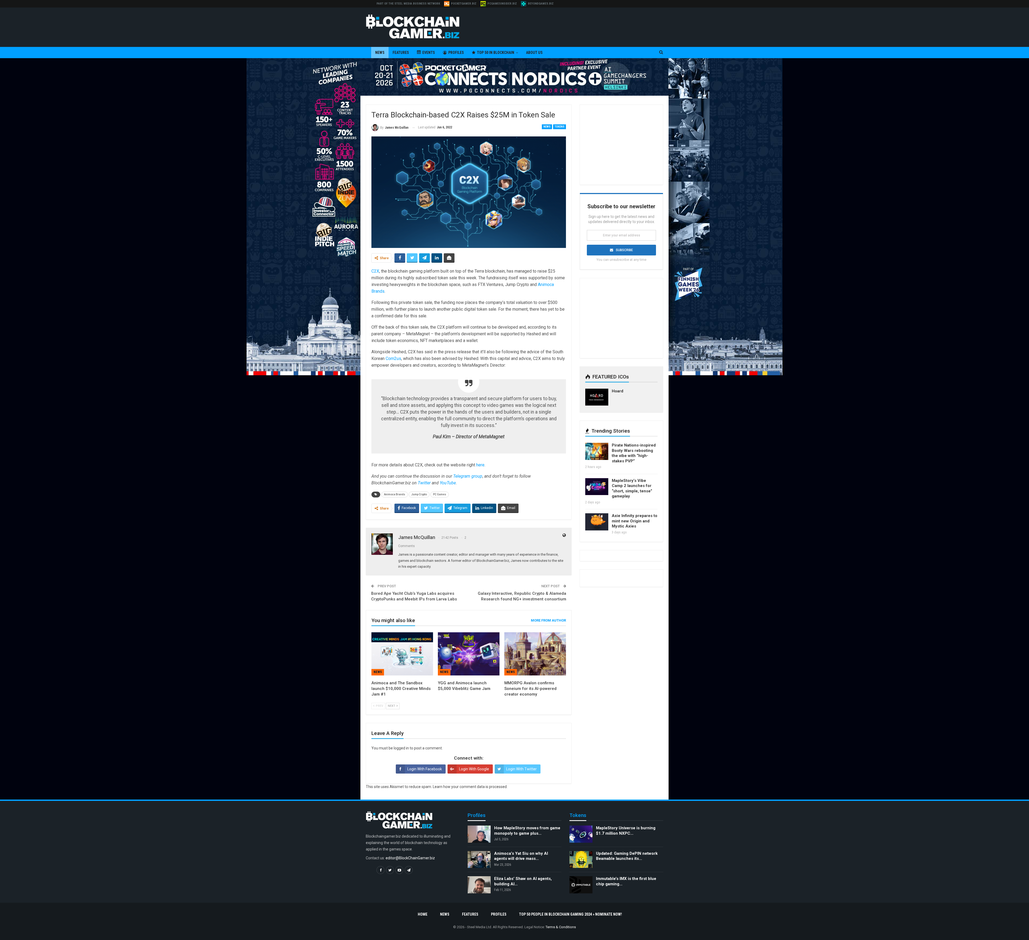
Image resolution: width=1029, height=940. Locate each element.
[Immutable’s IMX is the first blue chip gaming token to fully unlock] (580, 885)
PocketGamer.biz (463, 3)
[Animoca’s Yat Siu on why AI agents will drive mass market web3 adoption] (479, 859)
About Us (534, 52)
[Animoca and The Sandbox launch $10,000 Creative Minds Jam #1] (402, 653)
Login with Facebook (424, 769)
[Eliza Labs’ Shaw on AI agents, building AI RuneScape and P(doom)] (479, 885)
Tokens (559, 126)
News (380, 52)
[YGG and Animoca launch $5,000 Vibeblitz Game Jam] (468, 653)
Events (428, 52)
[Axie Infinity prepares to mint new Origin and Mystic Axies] (596, 521)
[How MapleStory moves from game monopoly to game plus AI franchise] (479, 834)
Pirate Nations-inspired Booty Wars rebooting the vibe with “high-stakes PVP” (634, 453)
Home (422, 914)
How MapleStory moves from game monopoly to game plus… (527, 831)
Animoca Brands (394, 494)
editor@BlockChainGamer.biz (410, 858)
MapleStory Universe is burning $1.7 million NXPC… (625, 831)
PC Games (439, 494)
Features (401, 52)
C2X (375, 271)
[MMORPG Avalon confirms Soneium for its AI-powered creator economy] (535, 653)
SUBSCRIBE (624, 250)
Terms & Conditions (561, 927)
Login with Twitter (521, 769)
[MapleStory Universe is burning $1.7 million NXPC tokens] (580, 834)
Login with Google (474, 769)
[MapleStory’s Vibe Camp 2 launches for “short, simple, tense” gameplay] (596, 486)
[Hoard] (596, 397)
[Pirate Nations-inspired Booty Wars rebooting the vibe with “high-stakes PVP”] (596, 451)
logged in (401, 748)
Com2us (393, 358)
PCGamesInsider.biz (502, 3)
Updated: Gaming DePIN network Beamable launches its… (627, 856)
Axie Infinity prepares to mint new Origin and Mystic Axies (634, 521)
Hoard (617, 391)
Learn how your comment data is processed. (470, 787)
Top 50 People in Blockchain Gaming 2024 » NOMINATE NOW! (570, 914)
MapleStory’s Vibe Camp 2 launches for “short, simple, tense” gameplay (632, 488)
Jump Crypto (419, 494)
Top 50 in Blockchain (495, 52)
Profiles (456, 52)
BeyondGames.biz (541, 3)
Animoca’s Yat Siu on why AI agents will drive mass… (521, 856)
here (480, 464)
